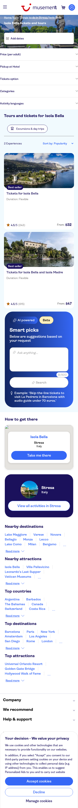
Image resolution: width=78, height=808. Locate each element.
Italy (15, 17)
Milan (32, 544)
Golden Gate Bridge (20, 669)
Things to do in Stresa (34, 17)
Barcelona (12, 632)
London (47, 641)
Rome (30, 641)
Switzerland (13, 609)
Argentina (12, 599)
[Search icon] (55, 7)
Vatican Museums (18, 576)
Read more (13, 551)
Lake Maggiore (16, 534)
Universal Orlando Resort (24, 664)
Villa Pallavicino (37, 567)
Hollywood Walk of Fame (23, 673)
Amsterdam (14, 636)
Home (8, 17)
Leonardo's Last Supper (23, 572)
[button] (27, 129)
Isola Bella (55, 17)
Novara (55, 534)
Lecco (43, 539)
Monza (28, 539)
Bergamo (49, 544)
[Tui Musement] (39, 7)
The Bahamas (15, 604)
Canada (37, 604)
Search (41, 382)
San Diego (12, 641)
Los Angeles (38, 636)
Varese (38, 534)
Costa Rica (37, 609)
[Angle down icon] (49, 54)
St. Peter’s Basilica (52, 576)
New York (48, 632)
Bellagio (11, 539)
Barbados (33, 599)
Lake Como (13, 544)
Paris (30, 632)
